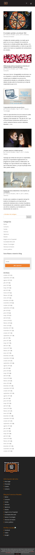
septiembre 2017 (8, 335)
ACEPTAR (17, 553)
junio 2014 (6, 431)
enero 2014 (7, 443)
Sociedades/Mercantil (9, 242)
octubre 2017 (7, 333)
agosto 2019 (7, 280)
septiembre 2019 (8, 277)
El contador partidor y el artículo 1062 (15, 33)
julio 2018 (6, 310)
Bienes (26, 69)
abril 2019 (6, 290)
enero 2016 (7, 383)
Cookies (7, 486)
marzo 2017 (7, 348)
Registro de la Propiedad (10, 239)
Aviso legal (7, 481)
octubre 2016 (7, 360)
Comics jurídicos (8, 249)
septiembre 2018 (8, 308)
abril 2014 (6, 436)
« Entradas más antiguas (10, 214)
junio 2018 (6, 313)
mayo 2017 (6, 343)
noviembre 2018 (8, 303)
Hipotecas (6, 234)
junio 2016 (6, 370)
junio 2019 (6, 285)
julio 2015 (6, 398)
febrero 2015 (7, 411)
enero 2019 (7, 298)
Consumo (6, 70)
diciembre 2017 (8, 328)
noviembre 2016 (8, 358)
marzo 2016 (7, 378)
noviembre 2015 (8, 388)
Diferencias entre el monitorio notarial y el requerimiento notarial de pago (16, 66)
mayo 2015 (6, 403)
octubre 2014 (7, 421)
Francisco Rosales (10, 34)
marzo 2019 (7, 293)
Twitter (6, 532)
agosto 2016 (7, 365)
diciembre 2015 (8, 386)
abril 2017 (6, 345)
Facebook (7, 530)
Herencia (26, 34)
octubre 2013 (7, 451)
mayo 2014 (6, 433)
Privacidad (7, 484)
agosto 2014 (7, 426)
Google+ (7, 535)
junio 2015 (6, 401)
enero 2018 (7, 325)
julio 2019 (6, 283)
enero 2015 (7, 413)
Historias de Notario (9, 36)
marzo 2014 (7, 438)
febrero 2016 (7, 381)
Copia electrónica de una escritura (14, 107)
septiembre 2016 (8, 363)
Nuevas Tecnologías (9, 244)
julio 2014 (6, 428)
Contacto (7, 489)
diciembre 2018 (8, 300)
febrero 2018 (7, 323)
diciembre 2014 (8, 416)
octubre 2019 (7, 275)
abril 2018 (6, 318)
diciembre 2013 (8, 446)
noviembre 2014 (8, 418)
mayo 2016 (6, 373)
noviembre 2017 (8, 330)
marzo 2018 (7, 320)
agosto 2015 (7, 396)
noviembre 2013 (8, 448)
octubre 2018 (7, 305)
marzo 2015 (7, 408)
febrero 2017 (7, 350)
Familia (27, 152)
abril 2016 (6, 375)
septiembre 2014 (8, 423)
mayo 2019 (6, 288)
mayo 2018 (6, 315)
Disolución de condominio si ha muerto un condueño (16, 191)
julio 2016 (6, 368)
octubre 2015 (7, 391)
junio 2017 (6, 340)
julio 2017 (6, 338)
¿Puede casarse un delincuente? (13, 150)
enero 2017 (7, 353)
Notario (6, 154)
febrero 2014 (7, 441)
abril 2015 (6, 406)
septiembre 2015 (8, 393)
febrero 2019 (7, 295)
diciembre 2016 (8, 355)
